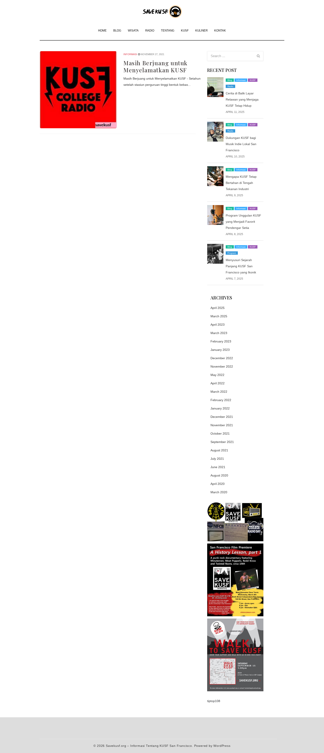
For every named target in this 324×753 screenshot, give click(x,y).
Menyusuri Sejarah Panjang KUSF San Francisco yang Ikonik (241, 266)
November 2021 (221, 425)
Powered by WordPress (212, 745)
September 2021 (222, 442)
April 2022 (217, 383)
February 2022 (220, 400)
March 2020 (218, 492)
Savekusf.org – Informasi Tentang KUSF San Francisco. (149, 745)
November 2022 (221, 366)
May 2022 (217, 375)
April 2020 (217, 484)
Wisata (133, 30)
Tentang (167, 30)
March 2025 (218, 316)
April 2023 (217, 324)
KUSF (185, 30)
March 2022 (218, 391)
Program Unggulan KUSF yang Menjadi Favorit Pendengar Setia (243, 222)
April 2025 (217, 308)
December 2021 (221, 417)
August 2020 (219, 475)
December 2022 (221, 358)
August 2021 (219, 450)
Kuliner (201, 30)
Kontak (220, 30)
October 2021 (220, 433)
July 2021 (217, 458)
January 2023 (220, 349)
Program (231, 253)
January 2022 (220, 408)
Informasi (130, 54)
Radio (149, 30)
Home (102, 30)
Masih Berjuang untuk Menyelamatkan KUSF (155, 67)
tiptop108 (213, 701)
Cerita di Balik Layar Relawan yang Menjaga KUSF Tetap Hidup (242, 99)
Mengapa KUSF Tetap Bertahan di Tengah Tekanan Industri (241, 183)
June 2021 (217, 467)
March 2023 (218, 333)
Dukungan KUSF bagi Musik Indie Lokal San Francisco (241, 144)
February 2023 (220, 341)
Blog (117, 30)
